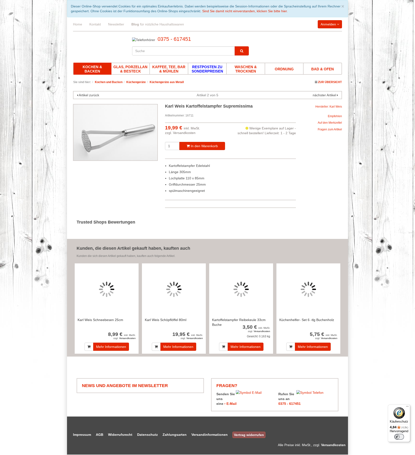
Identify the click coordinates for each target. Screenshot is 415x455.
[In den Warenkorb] (89, 347)
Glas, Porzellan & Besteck (130, 69)
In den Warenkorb (204, 146)
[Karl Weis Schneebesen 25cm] (107, 289)
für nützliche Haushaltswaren (157, 24)
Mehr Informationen (111, 347)
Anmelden (329, 24)
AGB (99, 434)
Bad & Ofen (322, 69)
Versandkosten (184, 133)
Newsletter (116, 24)
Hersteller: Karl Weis (328, 106)
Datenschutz (147, 434)
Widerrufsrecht (120, 434)
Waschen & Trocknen (246, 69)
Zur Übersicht (330, 82)
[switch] (399, 437)
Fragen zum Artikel (330, 129)
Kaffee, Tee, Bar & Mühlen (168, 69)
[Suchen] (242, 50)
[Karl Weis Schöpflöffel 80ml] (174, 289)
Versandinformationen (209, 434)
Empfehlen (335, 116)
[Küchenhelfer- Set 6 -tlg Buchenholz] (308, 289)
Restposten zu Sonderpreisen (207, 69)
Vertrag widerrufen (249, 435)
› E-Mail (230, 404)
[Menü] (407, 407)
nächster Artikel (325, 95)
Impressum (82, 434)
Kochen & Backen (92, 69)
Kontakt (95, 24)
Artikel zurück (89, 95)
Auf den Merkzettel (330, 122)
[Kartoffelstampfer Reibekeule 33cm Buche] (241, 289)
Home (77, 24)
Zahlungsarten (175, 434)
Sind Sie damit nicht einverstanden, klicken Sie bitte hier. (245, 11)
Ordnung (284, 69)
